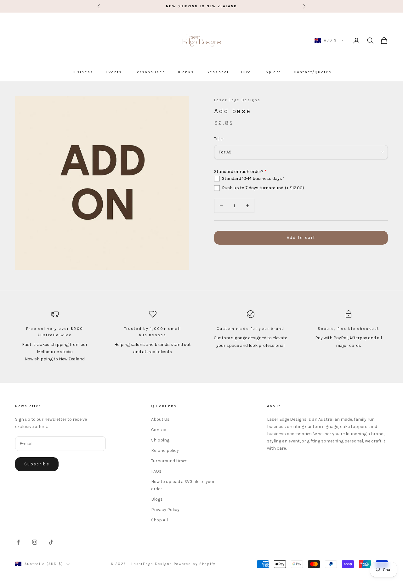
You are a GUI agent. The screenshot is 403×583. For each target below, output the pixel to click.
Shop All (159, 520)
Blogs (157, 499)
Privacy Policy (165, 509)
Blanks (186, 72)
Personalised (149, 72)
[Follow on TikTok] (51, 542)
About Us (160, 419)
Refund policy (165, 450)
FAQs (156, 471)
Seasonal (218, 72)
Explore (272, 72)
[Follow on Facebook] (18, 542)
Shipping (160, 440)
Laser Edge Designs (237, 100)
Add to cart (301, 237)
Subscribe (36, 464)
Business (82, 72)
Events (114, 72)
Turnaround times (169, 461)
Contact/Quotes (313, 72)
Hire (246, 72)
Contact (159, 429)
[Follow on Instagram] (34, 542)
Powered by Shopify (195, 564)
